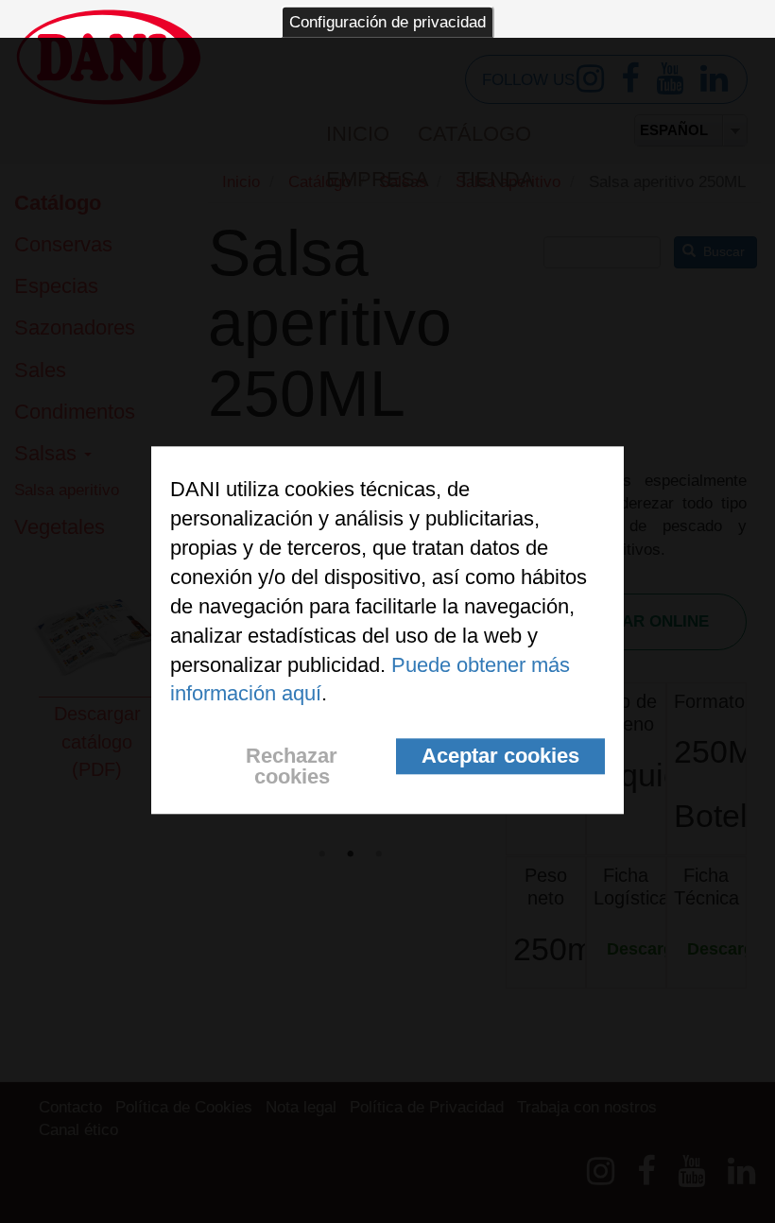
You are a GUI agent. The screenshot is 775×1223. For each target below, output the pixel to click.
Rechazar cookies (291, 767)
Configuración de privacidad (387, 22)
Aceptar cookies (500, 756)
